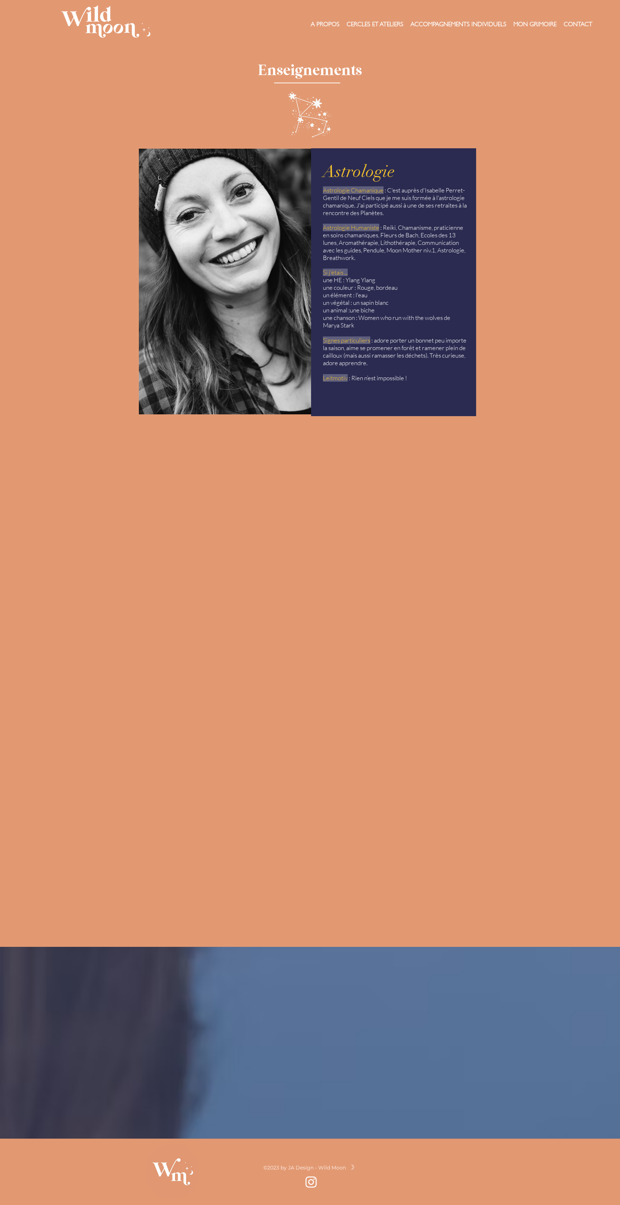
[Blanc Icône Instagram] (311, 1182)
